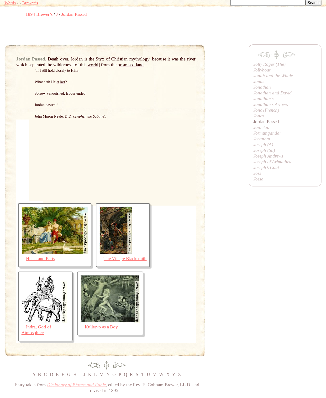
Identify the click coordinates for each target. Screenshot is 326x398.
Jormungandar (267, 133)
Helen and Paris (40, 258)
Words (10, 2)
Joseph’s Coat (266, 167)
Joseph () (263, 144)
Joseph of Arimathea (272, 161)
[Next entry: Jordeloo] (119, 364)
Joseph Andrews (268, 155)
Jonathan (262, 87)
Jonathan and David (272, 92)
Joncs (258, 115)
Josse (258, 178)
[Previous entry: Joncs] (94, 364)
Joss (257, 173)
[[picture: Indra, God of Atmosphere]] (44, 321)
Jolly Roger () (269, 64)
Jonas (258, 81)
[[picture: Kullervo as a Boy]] (110, 321)
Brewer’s (30, 2)
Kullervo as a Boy (101, 326)
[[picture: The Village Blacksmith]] (115, 252)
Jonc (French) (266, 110)
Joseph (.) (264, 150)
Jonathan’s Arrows (270, 104)
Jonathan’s (263, 98)
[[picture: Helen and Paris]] (54, 252)
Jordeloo (261, 127)
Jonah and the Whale (273, 75)
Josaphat (261, 138)
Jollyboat (261, 69)
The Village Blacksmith (125, 258)
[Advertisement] (91, 32)
